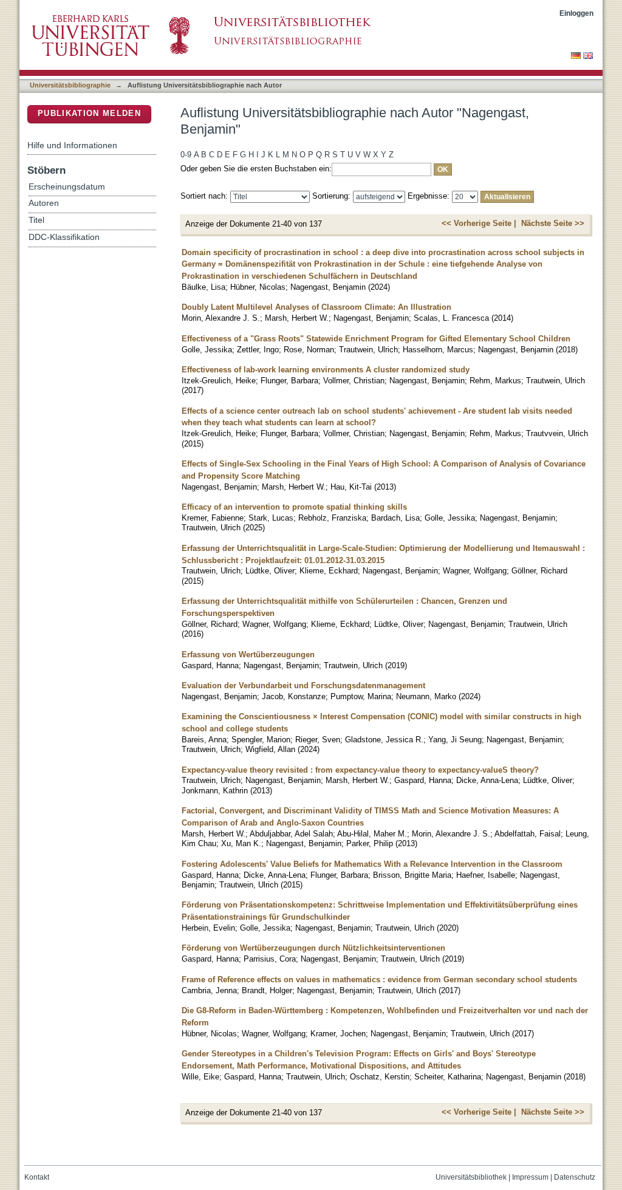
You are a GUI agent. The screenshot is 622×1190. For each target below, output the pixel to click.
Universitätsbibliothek (471, 1177)
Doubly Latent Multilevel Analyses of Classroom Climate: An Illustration (316, 307)
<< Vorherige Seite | (479, 223)
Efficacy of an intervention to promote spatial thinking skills (294, 506)
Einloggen (576, 13)
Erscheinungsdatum (67, 186)
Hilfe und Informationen (72, 145)
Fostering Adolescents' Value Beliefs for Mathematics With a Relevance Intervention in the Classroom (372, 864)
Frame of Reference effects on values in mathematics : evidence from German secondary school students (379, 979)
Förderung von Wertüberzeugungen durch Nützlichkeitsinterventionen (313, 947)
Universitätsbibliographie (70, 85)
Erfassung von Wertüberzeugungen (248, 654)
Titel (36, 220)
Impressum (530, 1177)
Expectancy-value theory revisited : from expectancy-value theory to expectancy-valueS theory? (360, 770)
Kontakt (36, 1177)
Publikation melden (89, 113)
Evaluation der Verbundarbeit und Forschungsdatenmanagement (303, 685)
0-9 (185, 154)
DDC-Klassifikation (64, 237)
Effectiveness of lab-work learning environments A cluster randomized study (326, 369)
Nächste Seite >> (552, 223)
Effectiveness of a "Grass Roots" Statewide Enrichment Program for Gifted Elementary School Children (376, 338)
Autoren (44, 203)
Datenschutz (574, 1177)
